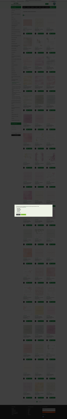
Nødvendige (18, 208)
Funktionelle (18, 210)
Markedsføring (19, 209)
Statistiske (18, 211)
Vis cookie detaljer (18, 212)
